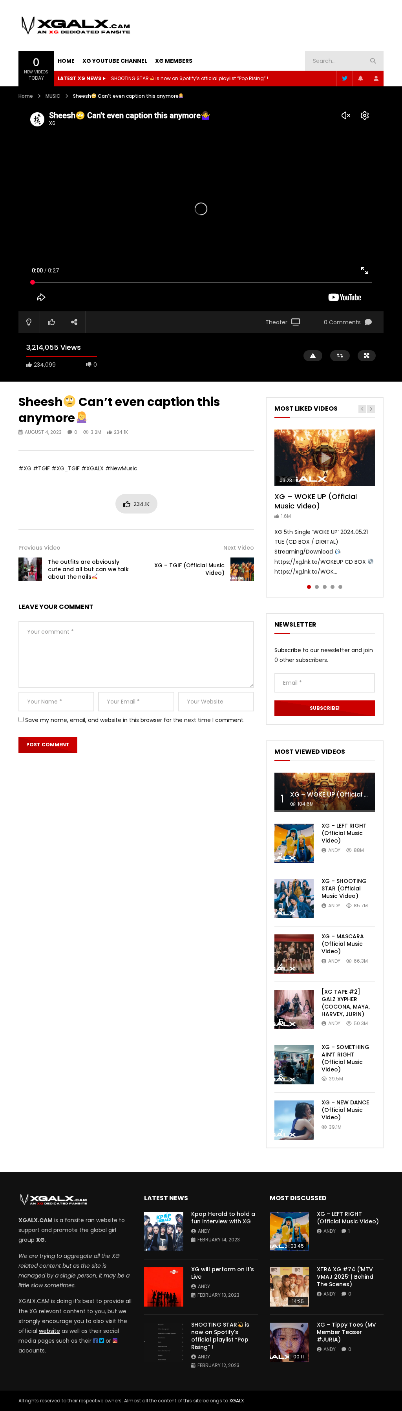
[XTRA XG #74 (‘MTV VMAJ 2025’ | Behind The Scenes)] (289, 1287)
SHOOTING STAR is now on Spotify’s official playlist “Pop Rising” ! (220, 1336)
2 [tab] (317, 587)
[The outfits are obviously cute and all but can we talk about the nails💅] (30, 569)
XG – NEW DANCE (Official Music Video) (345, 1109)
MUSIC (53, 96)
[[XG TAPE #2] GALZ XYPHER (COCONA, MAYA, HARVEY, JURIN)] (294, 1009)
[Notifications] (360, 78)
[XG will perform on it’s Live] (163, 1287)
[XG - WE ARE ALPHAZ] (75, 25)
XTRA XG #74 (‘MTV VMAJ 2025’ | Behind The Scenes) (345, 1276)
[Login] (376, 78)
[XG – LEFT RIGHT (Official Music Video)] (294, 843)
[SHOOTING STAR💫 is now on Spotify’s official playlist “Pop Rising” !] (163, 1342)
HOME (66, 61)
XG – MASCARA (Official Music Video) (343, 943)
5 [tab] (340, 587)
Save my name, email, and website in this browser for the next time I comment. (135, 720)
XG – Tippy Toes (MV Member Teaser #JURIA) (346, 1332)
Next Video (238, 548)
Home (25, 96)
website (49, 1331)
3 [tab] (325, 587)
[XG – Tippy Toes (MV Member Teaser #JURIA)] (289, 1342)
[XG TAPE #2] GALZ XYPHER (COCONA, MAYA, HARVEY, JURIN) (346, 1003)
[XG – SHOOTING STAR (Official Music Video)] (294, 898)
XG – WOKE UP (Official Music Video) (315, 501)
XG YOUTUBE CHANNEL (114, 61)
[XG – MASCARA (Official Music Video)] (294, 954)
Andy (334, 850)
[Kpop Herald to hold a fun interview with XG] (163, 1231)
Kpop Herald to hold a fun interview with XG (162, 78)
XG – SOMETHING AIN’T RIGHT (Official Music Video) (345, 1058)
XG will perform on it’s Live (222, 1273)
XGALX (236, 1400)
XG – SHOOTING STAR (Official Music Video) (344, 888)
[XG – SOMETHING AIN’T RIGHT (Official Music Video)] (294, 1064)
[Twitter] (344, 78)
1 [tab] (309, 587)
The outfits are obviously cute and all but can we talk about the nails (88, 569)
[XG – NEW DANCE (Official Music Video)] (294, 1120)
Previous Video (39, 548)
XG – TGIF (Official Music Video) (189, 569)
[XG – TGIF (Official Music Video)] (242, 569)
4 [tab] (332, 587)
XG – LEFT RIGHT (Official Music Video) (344, 833)
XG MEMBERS (173, 61)
